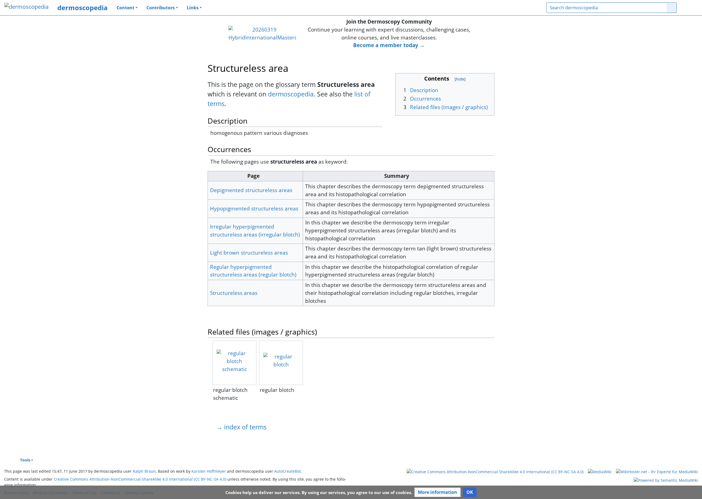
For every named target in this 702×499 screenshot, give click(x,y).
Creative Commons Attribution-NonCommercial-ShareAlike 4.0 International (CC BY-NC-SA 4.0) (140, 479)
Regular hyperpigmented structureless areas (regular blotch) (253, 270)
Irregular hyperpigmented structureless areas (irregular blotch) (255, 230)
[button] (437, 492)
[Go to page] (672, 7)
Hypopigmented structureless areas (254, 208)
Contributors (160, 8)
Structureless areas (233, 292)
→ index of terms (241, 427)
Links (193, 8)
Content (125, 8)
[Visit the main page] (26, 7)
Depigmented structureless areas (251, 190)
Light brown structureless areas (249, 252)
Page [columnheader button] (253, 175)
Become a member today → (389, 45)
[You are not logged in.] (689, 7)
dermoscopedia (82, 7)
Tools (25, 460)
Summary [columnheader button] (396, 175)
